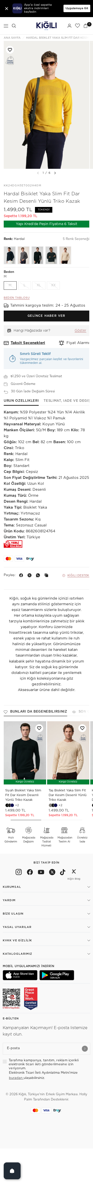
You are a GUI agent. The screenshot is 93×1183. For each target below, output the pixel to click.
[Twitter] (52, 873)
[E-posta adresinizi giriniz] (85, 1049)
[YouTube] (41, 873)
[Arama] (14, 26)
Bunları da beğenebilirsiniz (38, 711)
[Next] (55, 173)
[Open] (12, 1170)
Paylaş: (9, 575)
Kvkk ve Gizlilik (17, 940)
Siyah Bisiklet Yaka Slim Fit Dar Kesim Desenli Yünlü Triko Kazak (23, 795)
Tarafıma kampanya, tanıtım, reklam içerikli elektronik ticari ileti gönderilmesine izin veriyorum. (44, 1064)
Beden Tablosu (17, 297)
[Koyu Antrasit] (51, 255)
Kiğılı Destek (78, 575)
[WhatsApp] (39, 575)
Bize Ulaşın (13, 913)
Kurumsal (12, 887)
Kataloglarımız (17, 953)
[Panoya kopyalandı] (47, 575)
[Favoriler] (77, 26)
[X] (30, 575)
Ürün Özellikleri (21, 401)
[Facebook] (22, 575)
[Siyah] (37, 255)
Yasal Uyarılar (17, 927)
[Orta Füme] (24, 255)
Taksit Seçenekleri (28, 343)
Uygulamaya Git (76, 8)
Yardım (9, 900)
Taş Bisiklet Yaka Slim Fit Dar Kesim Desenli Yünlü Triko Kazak (68, 795)
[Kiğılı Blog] (74, 873)
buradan (16, 1078)
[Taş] (65, 255)
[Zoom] (46, 105)
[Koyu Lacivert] (10, 255)
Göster (80, 330)
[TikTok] (62, 873)
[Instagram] (19, 873)
